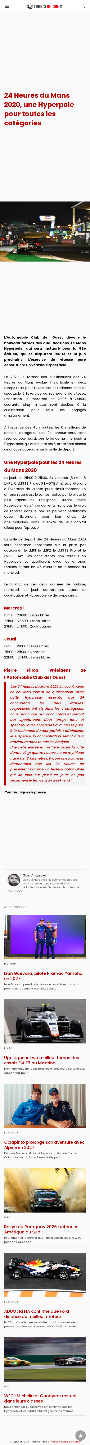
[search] (83, 6)
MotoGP (10, 963)
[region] (45, 48)
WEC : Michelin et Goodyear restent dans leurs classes (40, 1398)
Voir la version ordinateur (66, 1441)
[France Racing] (44, 6)
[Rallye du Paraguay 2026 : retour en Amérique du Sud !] (45, 1190)
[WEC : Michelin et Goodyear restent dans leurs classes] (45, 1359)
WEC (7, 1386)
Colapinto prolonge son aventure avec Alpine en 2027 (44, 1144)
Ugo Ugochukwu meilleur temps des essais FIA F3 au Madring (41, 1060)
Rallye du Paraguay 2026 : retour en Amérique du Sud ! (41, 1229)
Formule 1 (11, 1132)
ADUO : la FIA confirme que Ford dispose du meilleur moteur (36, 1313)
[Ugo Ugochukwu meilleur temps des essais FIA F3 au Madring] (45, 1021)
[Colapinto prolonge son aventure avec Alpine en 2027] (45, 1106)
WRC (7, 1217)
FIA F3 (8, 1048)
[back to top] (80, 1435)
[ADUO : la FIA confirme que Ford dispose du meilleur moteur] (45, 1275)
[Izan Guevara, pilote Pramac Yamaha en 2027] (45, 937)
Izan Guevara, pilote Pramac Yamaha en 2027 (43, 976)
